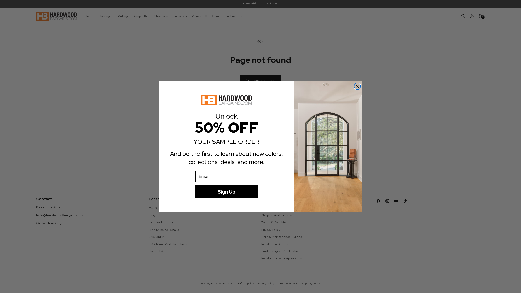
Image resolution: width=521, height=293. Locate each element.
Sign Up (226, 192)
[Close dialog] (357, 86)
